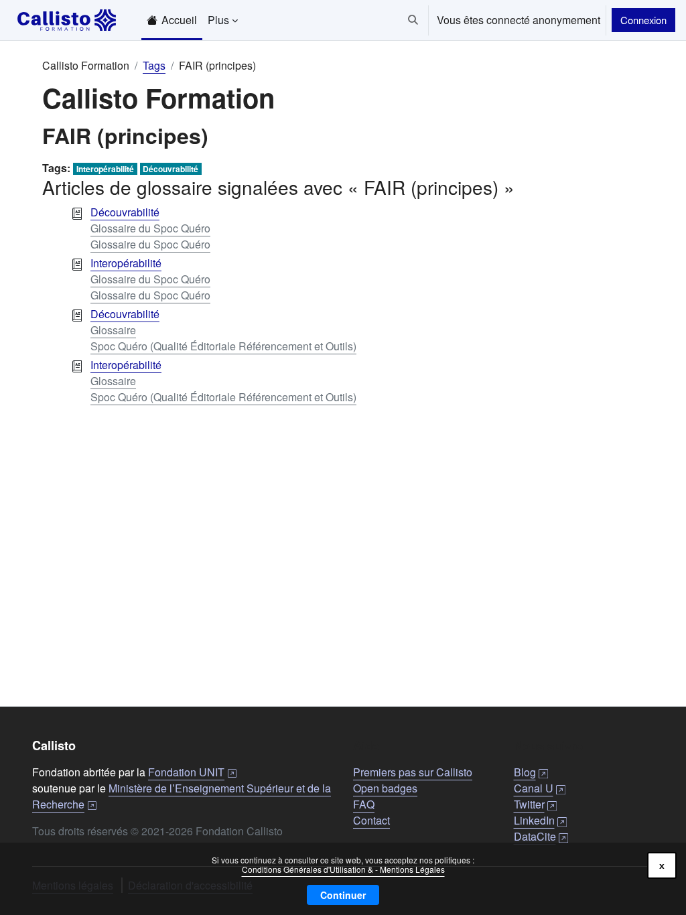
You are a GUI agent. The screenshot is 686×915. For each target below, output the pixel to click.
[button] (413, 20)
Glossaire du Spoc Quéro (150, 228)
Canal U (539, 788)
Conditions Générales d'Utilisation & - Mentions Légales (343, 869)
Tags (154, 65)
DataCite (541, 836)
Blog (531, 772)
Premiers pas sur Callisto (412, 772)
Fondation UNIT (192, 772)
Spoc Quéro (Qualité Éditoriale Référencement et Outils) (223, 346)
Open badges (385, 788)
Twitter (535, 804)
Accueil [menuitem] (179, 19)
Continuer (343, 895)
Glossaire (113, 330)
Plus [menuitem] (218, 19)
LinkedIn (540, 820)
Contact (371, 820)
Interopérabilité (105, 169)
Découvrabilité (170, 169)
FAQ (363, 804)
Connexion (643, 20)
